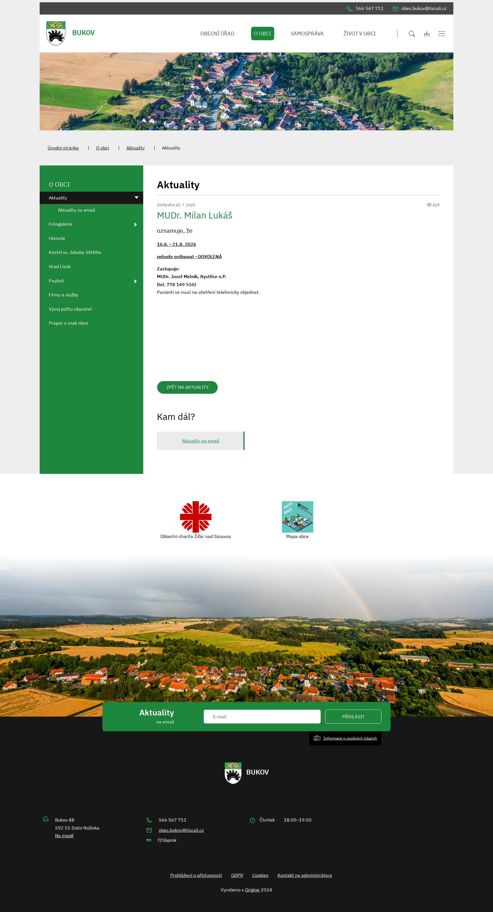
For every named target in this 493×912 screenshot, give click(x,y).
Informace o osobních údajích (350, 738)
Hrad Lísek (59, 266)
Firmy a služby (63, 295)
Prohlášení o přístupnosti (196, 875)
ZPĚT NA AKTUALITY (187, 387)
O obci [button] (262, 33)
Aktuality (135, 148)
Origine (252, 890)
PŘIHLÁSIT (353, 716)
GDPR (237, 875)
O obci (102, 148)
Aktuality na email (200, 441)
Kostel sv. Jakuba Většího (75, 252)
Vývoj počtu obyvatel (70, 309)
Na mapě (64, 835)
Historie (57, 238)
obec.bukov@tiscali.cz (181, 830)
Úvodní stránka (63, 148)
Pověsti (56, 281)
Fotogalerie (60, 224)
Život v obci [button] (360, 33)
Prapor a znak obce (68, 323)
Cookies (260, 875)
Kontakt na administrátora (305, 875)
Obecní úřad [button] (217, 33)
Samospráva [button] (307, 33)
